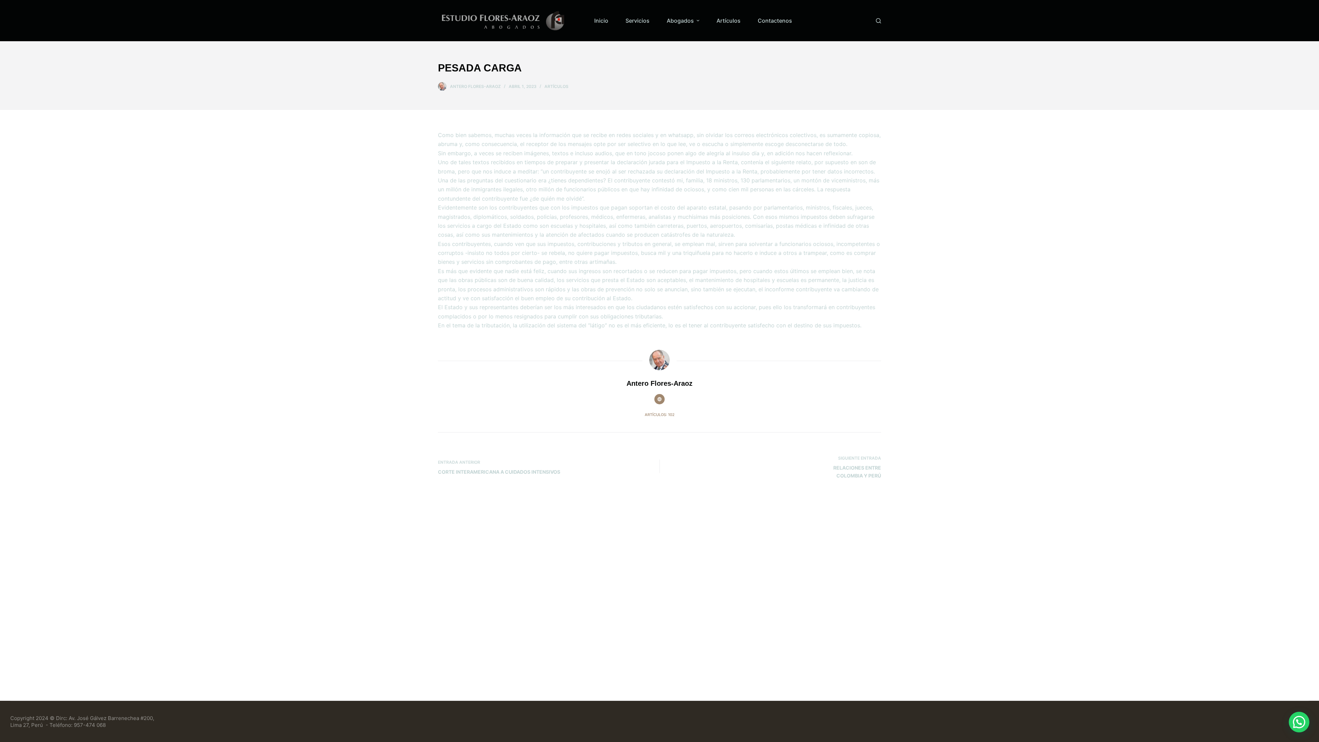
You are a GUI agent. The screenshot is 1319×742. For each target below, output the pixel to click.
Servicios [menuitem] (637, 20)
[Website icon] (659, 399)
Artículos (556, 86)
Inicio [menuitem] (601, 20)
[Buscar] (878, 20)
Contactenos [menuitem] (775, 20)
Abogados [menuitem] (680, 20)
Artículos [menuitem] (729, 20)
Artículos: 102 (660, 414)
